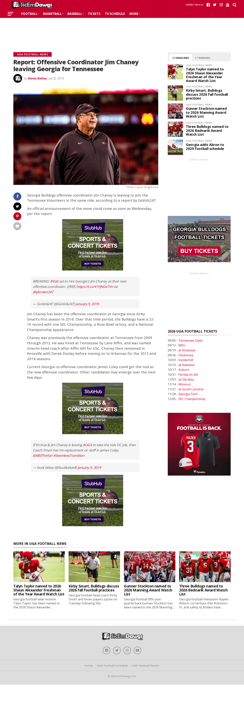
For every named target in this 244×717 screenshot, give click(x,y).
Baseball (74, 14)
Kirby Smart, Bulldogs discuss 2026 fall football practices (207, 94)
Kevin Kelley (37, 78)
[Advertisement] (122, 29)
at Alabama (186, 365)
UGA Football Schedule (112, 665)
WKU (181, 345)
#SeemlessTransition (68, 455)
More (133, 14)
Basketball (52, 14)
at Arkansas (186, 350)
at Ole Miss (186, 379)
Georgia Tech (188, 394)
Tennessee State (190, 340)
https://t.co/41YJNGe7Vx (94, 286)
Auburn (183, 370)
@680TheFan (42, 455)
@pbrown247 (43, 292)
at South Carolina (190, 389)
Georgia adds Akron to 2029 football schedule (205, 146)
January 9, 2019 (87, 304)
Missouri (184, 384)
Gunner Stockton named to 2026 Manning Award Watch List (206, 112)
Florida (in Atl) (188, 374)
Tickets (94, 14)
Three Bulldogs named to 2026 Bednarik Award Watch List (207, 130)
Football (29, 14)
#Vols (54, 281)
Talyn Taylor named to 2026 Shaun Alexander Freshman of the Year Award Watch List (205, 75)
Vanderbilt (185, 360)
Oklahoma (185, 355)
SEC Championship (191, 399)
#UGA (87, 444)
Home (89, 665)
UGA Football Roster (146, 665)
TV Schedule (115, 14)
